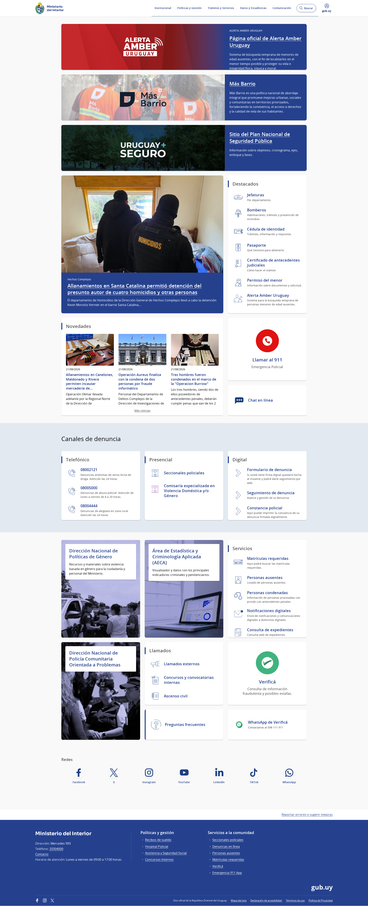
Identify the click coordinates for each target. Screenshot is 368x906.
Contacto (41, 854)
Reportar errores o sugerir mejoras (307, 814)
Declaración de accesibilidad (266, 900)
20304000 (56, 849)
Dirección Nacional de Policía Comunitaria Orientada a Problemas (95, 659)
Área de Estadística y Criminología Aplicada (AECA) (176, 557)
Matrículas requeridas (228, 859)
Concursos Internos (159, 859)
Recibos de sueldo (158, 840)
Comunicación (282, 8)
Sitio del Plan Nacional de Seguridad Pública (259, 137)
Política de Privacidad (321, 900)
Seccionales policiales (227, 840)
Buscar (306, 9)
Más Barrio (242, 83)
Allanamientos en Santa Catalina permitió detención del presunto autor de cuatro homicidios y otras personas (134, 289)
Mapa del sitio (239, 900)
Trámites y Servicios (221, 8)
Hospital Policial (156, 846)
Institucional (163, 8)
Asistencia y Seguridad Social (166, 853)
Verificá (217, 866)
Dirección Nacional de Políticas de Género (93, 554)
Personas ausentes (226, 853)
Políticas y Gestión (189, 8)
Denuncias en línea (226, 846)
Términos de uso (295, 900)
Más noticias (142, 410)
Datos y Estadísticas (253, 8)
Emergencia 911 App (227, 873)
